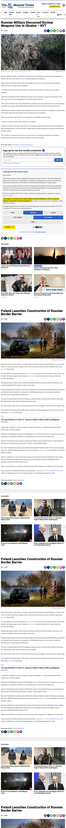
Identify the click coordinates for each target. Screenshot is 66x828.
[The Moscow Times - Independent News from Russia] (17, 5)
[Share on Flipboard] (60, 30)
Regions (18, 12)
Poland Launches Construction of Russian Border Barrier (32, 312)
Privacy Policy (17, 163)
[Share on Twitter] (48, 30)
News (5, 12)
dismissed (35, 434)
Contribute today (55, 6)
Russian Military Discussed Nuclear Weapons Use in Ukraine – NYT (27, 24)
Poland (14, 480)
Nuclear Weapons (27, 145)
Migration (21, 480)
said (22, 117)
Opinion (32, 12)
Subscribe (58, 160)
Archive (52, 12)
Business (25, 12)
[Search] (64, 15)
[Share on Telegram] (51, 30)
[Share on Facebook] (45, 30)
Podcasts (45, 12)
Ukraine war (16, 145)
